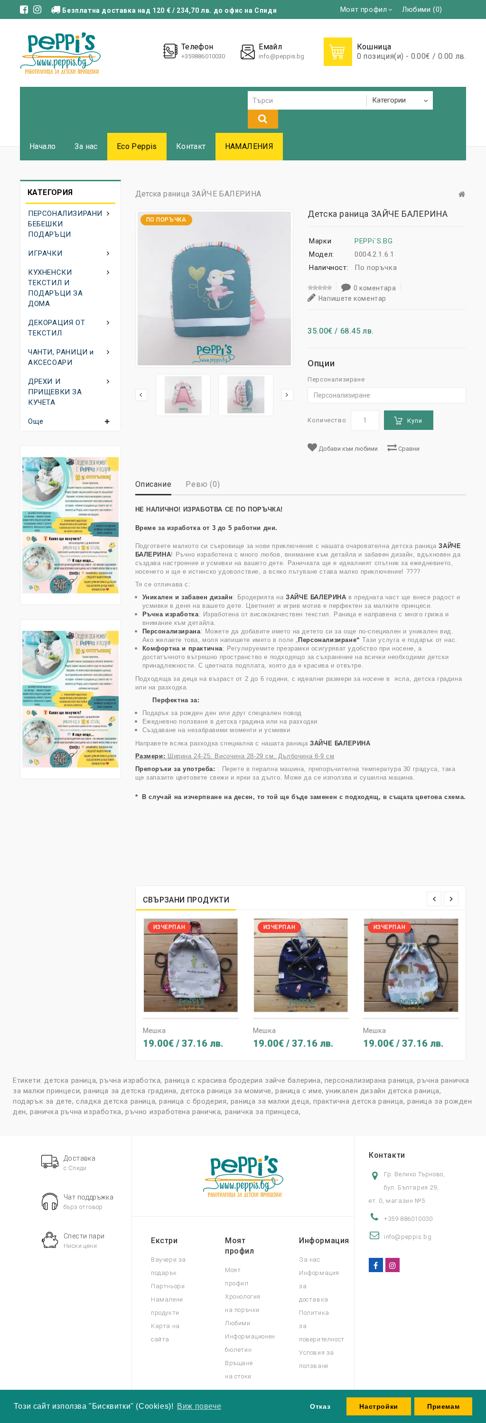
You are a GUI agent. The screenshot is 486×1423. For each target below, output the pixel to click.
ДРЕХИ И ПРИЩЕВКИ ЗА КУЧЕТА (55, 392)
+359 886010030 (408, 1218)
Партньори (168, 1286)
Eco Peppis (137, 146)
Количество (327, 420)
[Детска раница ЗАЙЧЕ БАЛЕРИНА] (183, 395)
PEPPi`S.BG (374, 241)
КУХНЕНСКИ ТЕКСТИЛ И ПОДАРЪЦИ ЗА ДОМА (55, 288)
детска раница (70, 1080)
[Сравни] (207, 1004)
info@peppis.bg (281, 56)
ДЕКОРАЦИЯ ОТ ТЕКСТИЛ (56, 327)
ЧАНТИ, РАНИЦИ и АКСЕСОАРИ (61, 357)
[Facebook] (376, 1265)
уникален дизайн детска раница (382, 1091)
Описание (153, 484)
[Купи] (173, 1004)
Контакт (191, 146)
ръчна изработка (130, 1080)
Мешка (154, 1030)
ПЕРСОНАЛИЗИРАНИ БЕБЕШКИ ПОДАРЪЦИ (65, 224)
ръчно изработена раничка (173, 1111)
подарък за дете (42, 1101)
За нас (86, 146)
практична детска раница (358, 1101)
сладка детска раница (115, 1101)
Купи (414, 420)
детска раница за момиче (225, 1091)
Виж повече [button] (199, 1406)
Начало (42, 146)
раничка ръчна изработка (76, 1111)
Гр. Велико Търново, (414, 1174)
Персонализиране (336, 379)
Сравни (408, 448)
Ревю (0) (203, 484)
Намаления (249, 146)
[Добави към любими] (190, 1004)
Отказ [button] (320, 1406)
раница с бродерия (192, 1101)
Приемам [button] (443, 1406)
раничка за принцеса (262, 1111)
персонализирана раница (369, 1080)
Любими (238, 1323)
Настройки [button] (378, 1406)
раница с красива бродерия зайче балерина (243, 1080)
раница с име (298, 1091)
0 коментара (375, 288)
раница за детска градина (130, 1091)
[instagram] (392, 1265)
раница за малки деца (270, 1101)
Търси (263, 119)
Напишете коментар (352, 298)
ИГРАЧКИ (45, 253)
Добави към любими (347, 448)
